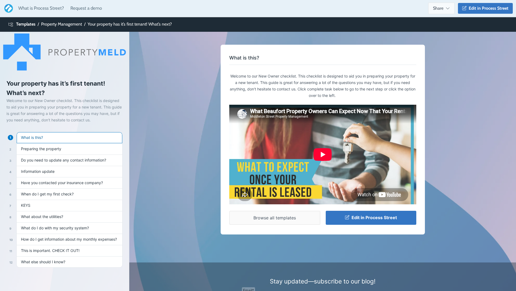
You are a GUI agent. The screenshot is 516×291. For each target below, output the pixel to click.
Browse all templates (274, 217)
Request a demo (86, 8)
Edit (487, 8)
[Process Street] (7, 8)
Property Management (61, 24)
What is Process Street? (41, 8)
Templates (25, 24)
